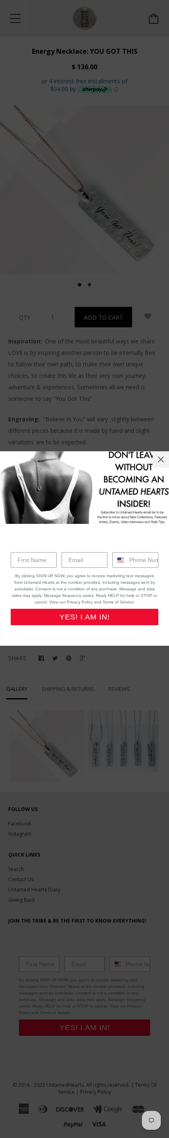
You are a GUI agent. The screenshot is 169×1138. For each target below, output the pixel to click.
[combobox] (119, 560)
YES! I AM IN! (84, 617)
